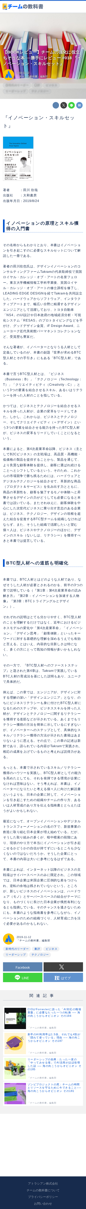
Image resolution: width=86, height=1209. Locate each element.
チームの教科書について (43, 1190)
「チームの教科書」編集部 (32, 76)
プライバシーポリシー (43, 1196)
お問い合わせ (43, 1203)
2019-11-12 (23, 72)
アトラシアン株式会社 (43, 1183)
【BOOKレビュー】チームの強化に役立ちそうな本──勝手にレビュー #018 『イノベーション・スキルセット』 (42, 58)
